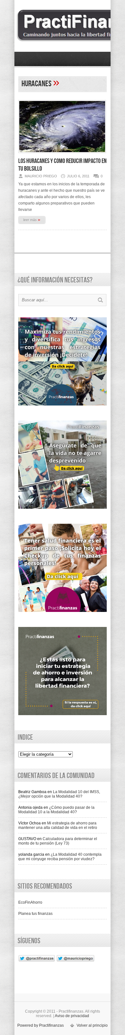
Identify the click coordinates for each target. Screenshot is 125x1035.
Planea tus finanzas (35, 913)
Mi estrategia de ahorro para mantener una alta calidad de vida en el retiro (57, 825)
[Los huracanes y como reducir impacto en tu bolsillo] (62, 155)
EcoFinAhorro (30, 902)
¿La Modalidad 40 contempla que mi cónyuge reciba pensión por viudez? (60, 856)
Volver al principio (92, 1025)
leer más (31, 219)
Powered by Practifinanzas (40, 1025)
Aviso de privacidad (72, 1016)
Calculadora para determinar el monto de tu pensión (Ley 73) (57, 841)
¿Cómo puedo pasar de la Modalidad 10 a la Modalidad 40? (56, 809)
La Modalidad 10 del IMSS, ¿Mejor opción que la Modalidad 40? (59, 794)
